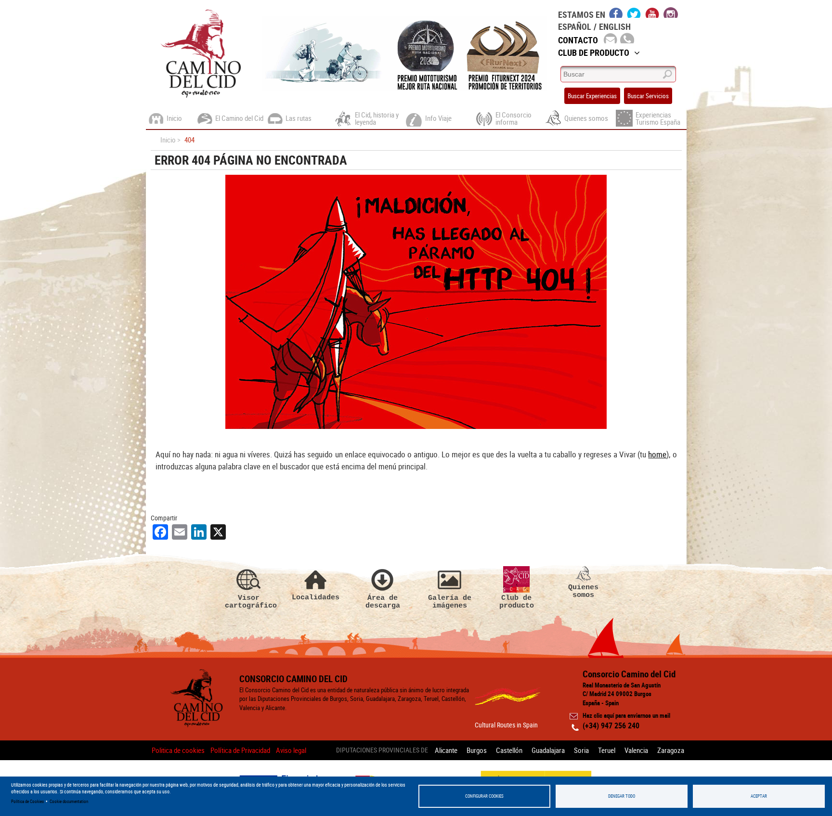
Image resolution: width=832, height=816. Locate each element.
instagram (670, 12)
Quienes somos (583, 591)
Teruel (606, 750)
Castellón (509, 750)
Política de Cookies (27, 801)
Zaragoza (670, 750)
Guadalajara (548, 750)
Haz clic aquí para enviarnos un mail (626, 715)
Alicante (446, 750)
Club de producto (516, 601)
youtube (652, 12)
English (615, 26)
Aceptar (759, 796)
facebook (616, 12)
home (657, 454)
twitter (634, 12)
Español (574, 26)
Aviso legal (291, 750)
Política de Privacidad (240, 750)
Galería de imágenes (449, 601)
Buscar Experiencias (592, 95)
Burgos (477, 750)
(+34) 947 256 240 (611, 725)
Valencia (636, 750)
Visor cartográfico (249, 601)
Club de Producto (593, 52)
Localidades (315, 597)
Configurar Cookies (484, 796)
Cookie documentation (69, 801)
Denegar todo (621, 796)
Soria (581, 750)
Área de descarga (382, 601)
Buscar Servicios (648, 95)
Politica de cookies (178, 750)
